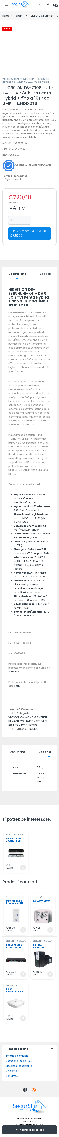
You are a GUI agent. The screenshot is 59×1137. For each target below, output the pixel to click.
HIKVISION (33, 729)
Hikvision (15, 671)
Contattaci (12, 1076)
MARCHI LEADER (13, 985)
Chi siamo (11, 1071)
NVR (23, 985)
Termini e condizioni (17, 1055)
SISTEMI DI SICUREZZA (22, 82)
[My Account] (48, 4)
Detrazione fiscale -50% (19, 1060)
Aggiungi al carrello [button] (21, 867)
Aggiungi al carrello (32, 1129)
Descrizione (17, 274)
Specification (49, 274)
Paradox (36, 897)
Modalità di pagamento (19, 1066)
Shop (19, 15)
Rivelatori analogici (41, 898)
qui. (18, 686)
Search (41, 4)
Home (5, 15)
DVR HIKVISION (27, 721)
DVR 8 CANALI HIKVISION (34, 79)
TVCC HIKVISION (41, 82)
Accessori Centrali (14, 897)
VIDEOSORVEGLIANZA (42, 15)
